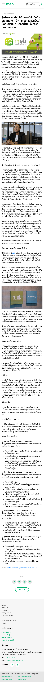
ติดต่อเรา (4, 623)
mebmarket (5, 632)
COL (13, 253)
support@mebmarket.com (15, 660)
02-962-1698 (11, 658)
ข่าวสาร (4, 618)
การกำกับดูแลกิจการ (7, 615)
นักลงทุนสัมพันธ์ (6, 613)
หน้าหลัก (4, 605)
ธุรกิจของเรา (5, 610)
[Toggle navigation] (3, 4)
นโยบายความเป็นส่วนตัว (24, 677)
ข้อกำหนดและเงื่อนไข (7, 677)
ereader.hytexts (7, 637)
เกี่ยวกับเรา (5, 608)
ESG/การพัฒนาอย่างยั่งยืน (9, 620)
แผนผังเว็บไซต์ (22, 680)
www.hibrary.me (7, 640)
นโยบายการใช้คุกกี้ (7, 680)
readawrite (5, 635)
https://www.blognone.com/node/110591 (22, 568)
